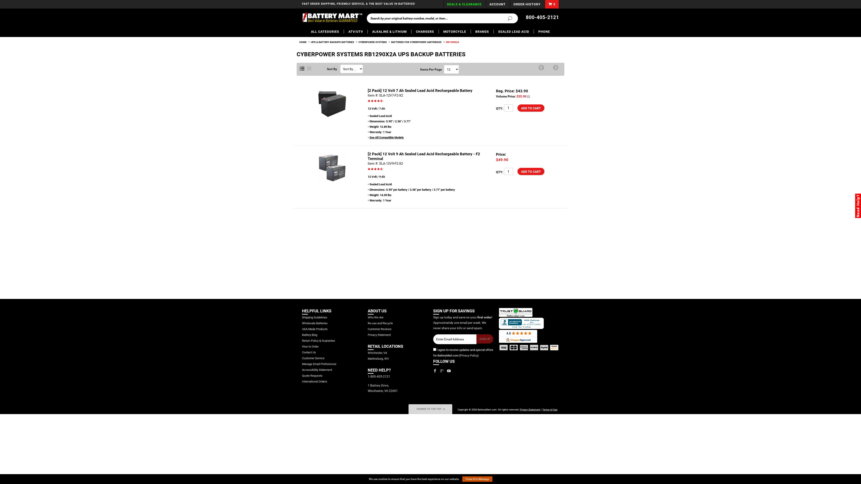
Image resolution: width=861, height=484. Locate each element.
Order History (527, 4)
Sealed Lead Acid (513, 31)
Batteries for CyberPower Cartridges (416, 42)
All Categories (325, 31)
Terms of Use (549, 409)
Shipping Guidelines (314, 317)
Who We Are (375, 317)
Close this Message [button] (477, 479)
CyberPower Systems (373, 42)
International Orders (314, 381)
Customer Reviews (379, 329)
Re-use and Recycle (380, 323)
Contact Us (309, 352)
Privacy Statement (379, 335)
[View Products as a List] (302, 69)
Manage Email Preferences (319, 364)
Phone (544, 31)
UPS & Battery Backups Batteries (332, 42)
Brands (482, 31)
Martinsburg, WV (378, 358)
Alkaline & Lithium (389, 31)
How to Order (310, 346)
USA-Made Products (315, 329)
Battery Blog (309, 335)
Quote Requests (312, 375)
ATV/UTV (355, 31)
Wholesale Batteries (315, 323)
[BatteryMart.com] (332, 17)
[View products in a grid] (309, 69)
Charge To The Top (429, 409)
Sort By (332, 69)
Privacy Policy (469, 355)
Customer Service (313, 358)
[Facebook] (435, 370)
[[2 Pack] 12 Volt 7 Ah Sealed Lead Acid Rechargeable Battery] (528, 96)
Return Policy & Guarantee (318, 340)
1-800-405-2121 (379, 376)
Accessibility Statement (317, 370)
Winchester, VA (377, 352)
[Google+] (442, 370)
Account (497, 4)
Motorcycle (454, 31)
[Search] (507, 18)
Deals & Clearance (464, 4)
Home (303, 42)
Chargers (425, 31)
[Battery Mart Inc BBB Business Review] (521, 323)
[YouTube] (449, 370)
